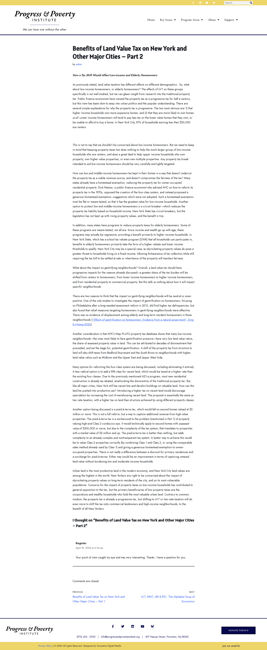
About (212, 20)
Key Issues (166, 20)
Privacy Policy (45, 646)
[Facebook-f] (113, 626)
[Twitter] (123, 626)
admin (79, 64)
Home (151, 20)
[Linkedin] (133, 626)
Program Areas (190, 20)
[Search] (251, 3)
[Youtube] (142, 626)
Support (229, 20)
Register (81, 543)
